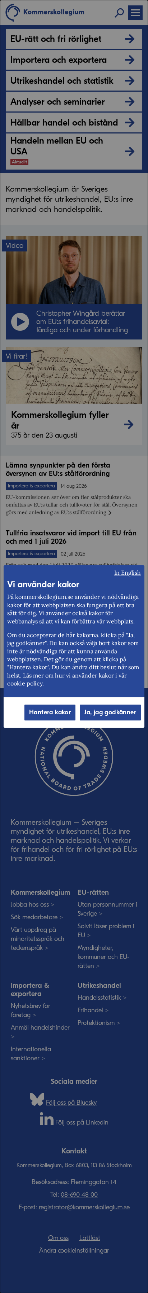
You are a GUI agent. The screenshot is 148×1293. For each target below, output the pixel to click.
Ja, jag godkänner (110, 712)
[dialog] (74, 646)
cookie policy (24, 683)
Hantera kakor (50, 712)
